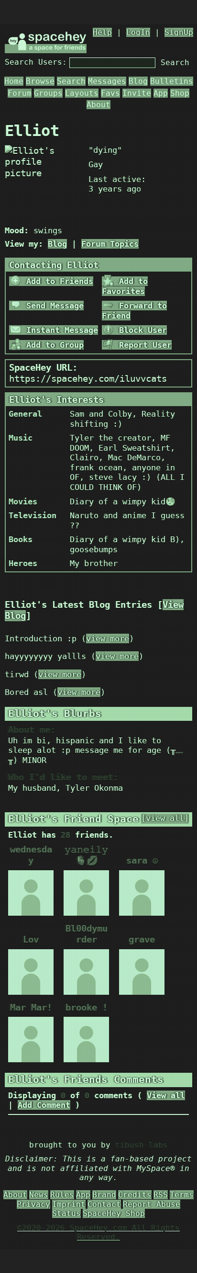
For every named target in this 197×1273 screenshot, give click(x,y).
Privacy (33, 1204)
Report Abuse (151, 1204)
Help (102, 32)
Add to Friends (57, 281)
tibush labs (141, 1144)
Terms (182, 1194)
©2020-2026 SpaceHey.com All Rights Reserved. (98, 1232)
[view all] (165, 818)
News (38, 1194)
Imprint (69, 1204)
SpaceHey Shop (114, 1213)
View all (166, 1095)
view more (107, 638)
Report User (143, 345)
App (160, 93)
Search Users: (36, 62)
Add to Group (53, 345)
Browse (40, 81)
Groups (48, 93)
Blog (138, 81)
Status (66, 1213)
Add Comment (44, 1105)
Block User (140, 330)
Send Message (53, 305)
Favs (110, 93)
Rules (62, 1194)
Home (13, 81)
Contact (104, 1204)
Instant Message (60, 330)
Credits (135, 1194)
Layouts (81, 93)
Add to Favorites (125, 286)
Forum (20, 93)
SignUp (178, 32)
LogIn (138, 32)
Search (175, 62)
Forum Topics (110, 244)
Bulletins (171, 81)
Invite (136, 93)
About (98, 104)
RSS (160, 1194)
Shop (179, 93)
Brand (104, 1194)
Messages (107, 81)
